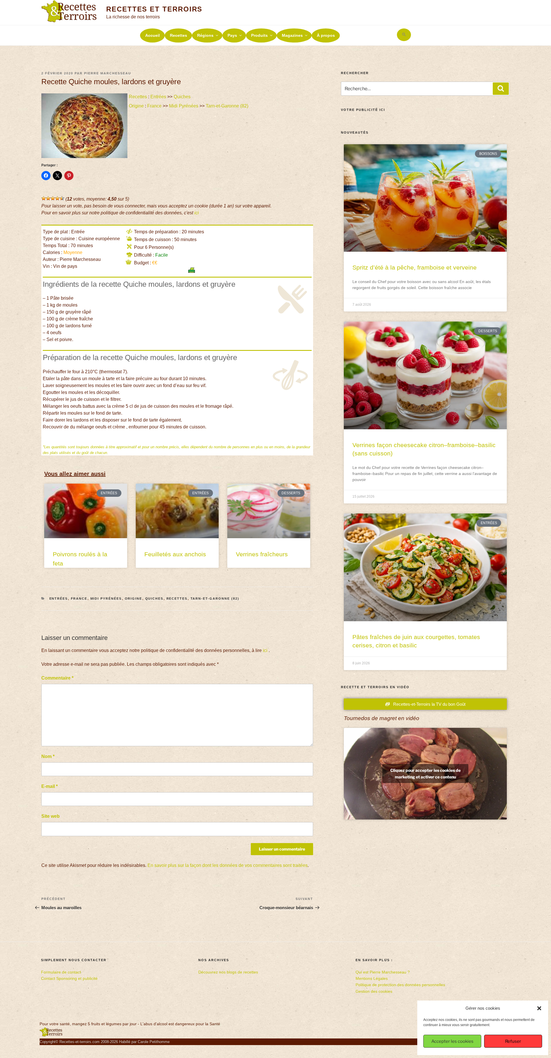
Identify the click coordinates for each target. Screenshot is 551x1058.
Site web (50, 816)
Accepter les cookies (452, 1041)
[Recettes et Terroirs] (51, 1035)
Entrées (158, 96)
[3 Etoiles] (53, 198)
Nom (48, 756)
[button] (539, 1008)
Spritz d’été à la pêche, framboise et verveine (414, 267)
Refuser (513, 1041)
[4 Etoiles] (57, 198)
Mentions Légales (372, 978)
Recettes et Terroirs (154, 9)
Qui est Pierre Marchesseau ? (383, 972)
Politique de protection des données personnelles (400, 984)
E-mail (49, 786)
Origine (136, 105)
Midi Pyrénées (183, 105)
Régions (205, 35)
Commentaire (57, 678)
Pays (232, 35)
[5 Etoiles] (62, 198)
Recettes (178, 35)
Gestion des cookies (374, 991)
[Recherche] (501, 88)
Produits (259, 35)
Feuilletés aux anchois (175, 554)
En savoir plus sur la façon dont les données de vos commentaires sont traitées (228, 865)
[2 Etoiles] (48, 198)
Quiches (182, 96)
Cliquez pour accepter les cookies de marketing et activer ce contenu (425, 773)
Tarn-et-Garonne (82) (227, 105)
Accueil (152, 35)
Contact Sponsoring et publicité (69, 978)
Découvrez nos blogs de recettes (228, 972)
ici (196, 212)
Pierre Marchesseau (107, 73)
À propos (326, 35)
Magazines (292, 35)
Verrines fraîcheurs (262, 554)
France (154, 105)
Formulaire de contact (61, 972)
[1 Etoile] (43, 198)
